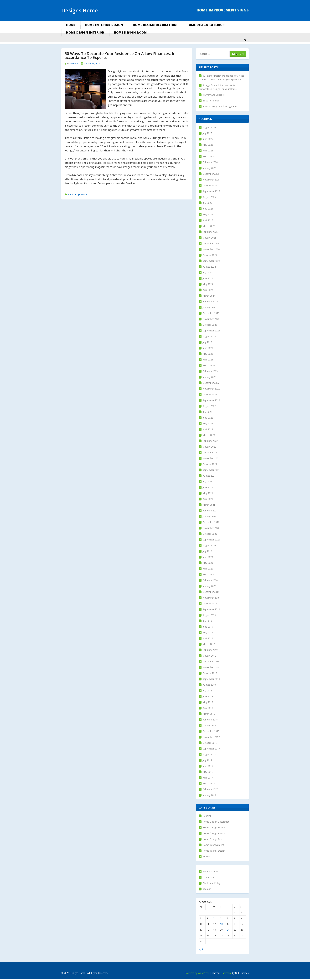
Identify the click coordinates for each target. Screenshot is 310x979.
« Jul (201, 949)
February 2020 (210, 580)
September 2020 (211, 539)
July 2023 (207, 342)
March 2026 (209, 156)
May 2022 (208, 423)
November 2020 (211, 527)
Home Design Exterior (205, 25)
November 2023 (211, 318)
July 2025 (207, 202)
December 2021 (211, 452)
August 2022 (209, 406)
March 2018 (209, 713)
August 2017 (209, 754)
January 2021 (209, 516)
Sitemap (207, 888)
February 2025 (210, 231)
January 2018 (209, 725)
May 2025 (208, 214)
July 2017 (207, 760)
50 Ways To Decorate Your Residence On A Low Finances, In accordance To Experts (120, 55)
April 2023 (208, 359)
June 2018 (208, 696)
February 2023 (210, 371)
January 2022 (209, 446)
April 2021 (208, 498)
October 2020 (210, 533)
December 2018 (211, 661)
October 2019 (210, 603)
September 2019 (211, 609)
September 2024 (211, 260)
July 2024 (207, 272)
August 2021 (209, 475)
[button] (245, 40)
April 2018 (208, 707)
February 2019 (210, 649)
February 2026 (210, 162)
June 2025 (208, 208)
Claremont (226, 972)
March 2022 (209, 435)
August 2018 (209, 684)
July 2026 (207, 133)
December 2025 (211, 173)
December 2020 (211, 522)
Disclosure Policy (211, 883)
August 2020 (209, 545)
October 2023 (210, 324)
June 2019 (208, 626)
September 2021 (211, 469)
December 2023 (211, 313)
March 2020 (209, 574)
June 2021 (208, 487)
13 (221, 923)
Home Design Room (130, 32)
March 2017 (209, 783)
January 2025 (209, 237)
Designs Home (79, 10)
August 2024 (209, 266)
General (207, 815)
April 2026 (208, 150)
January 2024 (209, 307)
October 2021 (210, 464)
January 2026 (209, 168)
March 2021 (209, 504)
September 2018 (211, 678)
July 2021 (207, 481)
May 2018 (208, 702)
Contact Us (208, 877)
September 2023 (211, 330)
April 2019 (208, 638)
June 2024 (208, 278)
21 (228, 929)
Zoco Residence (211, 100)
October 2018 (210, 673)
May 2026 (208, 144)
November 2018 (211, 667)
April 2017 (208, 777)
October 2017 (210, 742)
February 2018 (210, 719)
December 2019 (211, 591)
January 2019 (209, 655)
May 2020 (208, 562)
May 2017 (208, 771)
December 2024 (211, 243)
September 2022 (211, 400)
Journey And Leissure (214, 94)
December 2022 (211, 382)
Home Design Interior (85, 32)
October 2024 (210, 255)
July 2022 (207, 411)
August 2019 (209, 615)
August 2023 (209, 336)
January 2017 (209, 795)
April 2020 (208, 568)
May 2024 (208, 284)
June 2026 (208, 138)
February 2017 (210, 789)
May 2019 (208, 632)
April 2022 (208, 429)
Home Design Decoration (155, 25)
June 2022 (208, 417)
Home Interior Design (104, 25)
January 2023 (209, 377)
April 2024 (208, 289)
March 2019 (209, 644)
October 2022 (210, 394)
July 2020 (207, 551)
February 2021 (210, 510)
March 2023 (209, 365)
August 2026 (209, 127)
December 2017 (211, 731)
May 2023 (208, 353)
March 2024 (209, 295)
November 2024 (211, 249)
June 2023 (208, 348)
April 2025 (208, 220)
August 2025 (209, 197)
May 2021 (208, 493)
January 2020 (209, 586)
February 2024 (210, 301)
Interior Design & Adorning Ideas (220, 106)
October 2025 (210, 185)
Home (70, 25)
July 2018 (207, 690)
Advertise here (210, 871)
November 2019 (211, 597)
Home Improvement (213, 844)
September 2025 (211, 191)
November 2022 (211, 388)
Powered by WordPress (197, 972)
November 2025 (211, 179)
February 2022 (210, 440)
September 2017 (211, 748)
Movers (207, 856)
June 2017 (208, 766)
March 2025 (209, 226)
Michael (74, 63)
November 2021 (211, 458)
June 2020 (208, 557)
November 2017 (211, 737)
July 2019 (207, 620)
